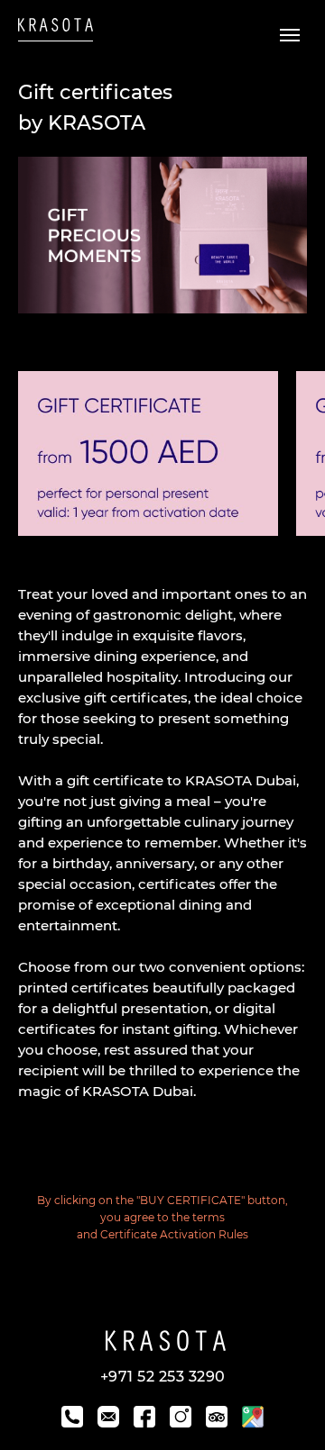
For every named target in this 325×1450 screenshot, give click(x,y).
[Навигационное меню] (290, 35)
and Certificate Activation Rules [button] (162, 1234)
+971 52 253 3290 (163, 1376)
